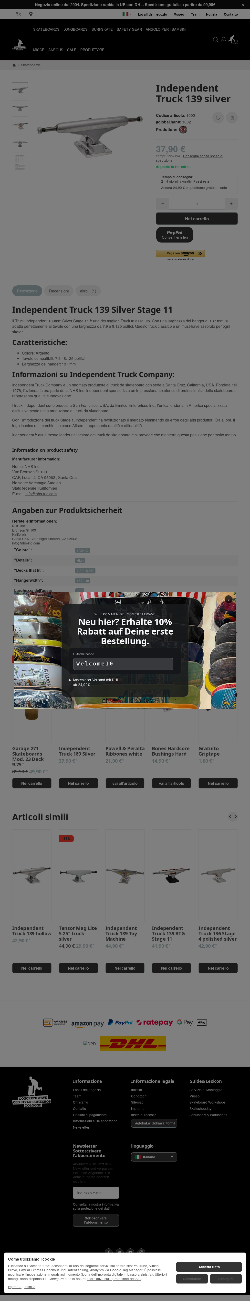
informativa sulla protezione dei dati (114, 1278)
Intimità (29, 1286)
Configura (226, 1278)
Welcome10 (95, 664)
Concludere (192, 1278)
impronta (14, 1286)
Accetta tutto (209, 1266)
